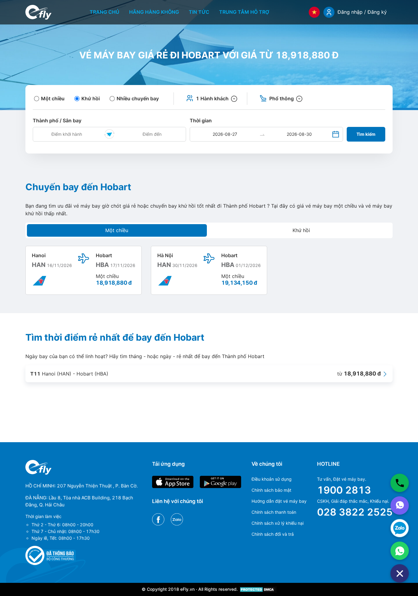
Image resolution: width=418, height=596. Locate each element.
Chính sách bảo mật (271, 490)
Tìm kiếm (365, 134)
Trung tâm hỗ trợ (244, 12)
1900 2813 (344, 490)
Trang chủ (104, 12)
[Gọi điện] (399, 483)
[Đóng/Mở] (399, 573)
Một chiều (116, 230)
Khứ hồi (301, 230)
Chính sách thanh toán (274, 512)
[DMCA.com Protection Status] (258, 589)
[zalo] (399, 528)
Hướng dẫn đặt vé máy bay (279, 501)
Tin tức (199, 12)
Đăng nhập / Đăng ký (362, 12)
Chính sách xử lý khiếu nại (278, 523)
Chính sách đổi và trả (273, 534)
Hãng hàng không (154, 12)
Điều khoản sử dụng (272, 479)
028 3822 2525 (355, 512)
